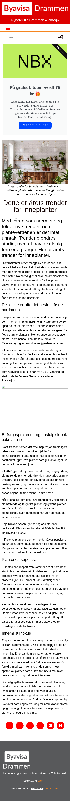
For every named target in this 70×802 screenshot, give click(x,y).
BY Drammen (52, 788)
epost (40, 781)
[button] (7, 28)
